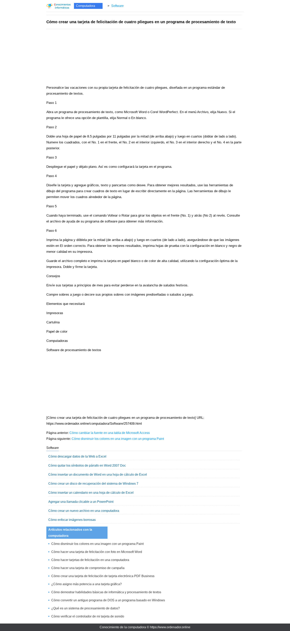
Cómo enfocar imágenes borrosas (72, 519)
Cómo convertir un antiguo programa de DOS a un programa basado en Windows (108, 600)
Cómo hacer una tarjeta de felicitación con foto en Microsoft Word (96, 552)
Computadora (85, 5)
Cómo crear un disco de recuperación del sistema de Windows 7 (93, 483)
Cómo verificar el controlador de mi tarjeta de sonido (87, 616)
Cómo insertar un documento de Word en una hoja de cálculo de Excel (97, 474)
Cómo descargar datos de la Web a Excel (77, 456)
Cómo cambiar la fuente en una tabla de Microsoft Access (109, 433)
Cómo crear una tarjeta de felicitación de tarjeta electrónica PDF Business (102, 576)
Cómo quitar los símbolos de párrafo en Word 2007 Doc (87, 465)
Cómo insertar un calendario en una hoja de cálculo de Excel (91, 492)
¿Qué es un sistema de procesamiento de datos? (85, 608)
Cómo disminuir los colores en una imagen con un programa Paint (118, 438)
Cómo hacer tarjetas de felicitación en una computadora (90, 560)
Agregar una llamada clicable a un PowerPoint (80, 501)
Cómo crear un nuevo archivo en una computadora (83, 510)
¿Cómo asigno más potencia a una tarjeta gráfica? (86, 584)
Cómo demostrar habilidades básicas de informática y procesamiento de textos (106, 592)
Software (117, 5)
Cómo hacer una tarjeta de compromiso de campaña (87, 568)
